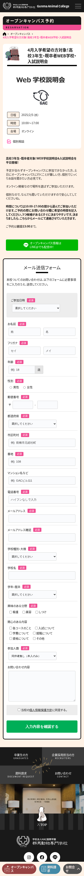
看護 (15, 612)
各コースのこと (22, 628)
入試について (46, 628)
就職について (44, 633)
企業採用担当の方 (63, 756)
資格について (21, 638)
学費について (21, 633)
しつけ (42, 612)
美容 (28, 612)
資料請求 (21, 774)
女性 (30, 387)
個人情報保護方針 (40, 710)
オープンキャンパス (20, 34)
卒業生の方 (21, 756)
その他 (40, 638)
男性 (16, 387)
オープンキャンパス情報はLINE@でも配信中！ (45, 245)
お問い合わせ (63, 774)
